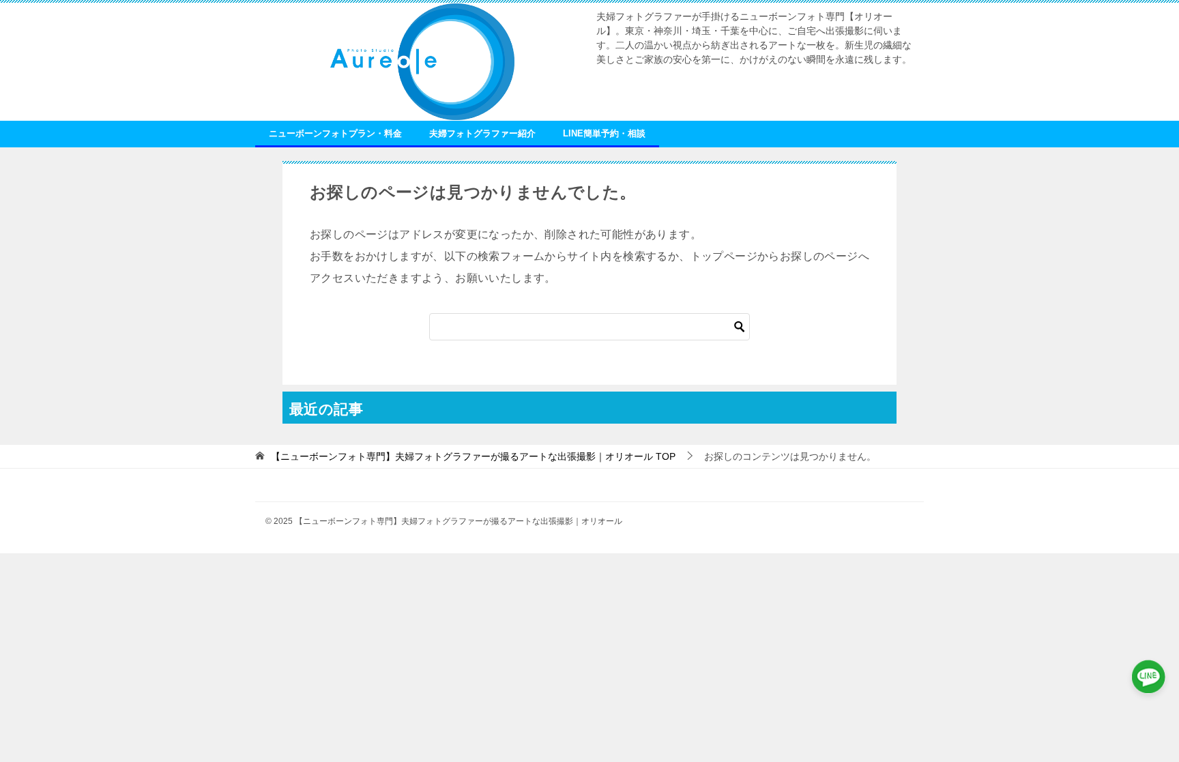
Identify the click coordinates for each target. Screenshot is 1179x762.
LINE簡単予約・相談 (604, 133)
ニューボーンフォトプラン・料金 (335, 133)
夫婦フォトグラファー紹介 (482, 133)
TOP (473, 456)
